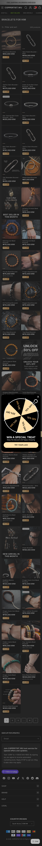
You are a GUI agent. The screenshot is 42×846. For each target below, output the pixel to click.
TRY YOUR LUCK (21, 445)
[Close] (38, 396)
